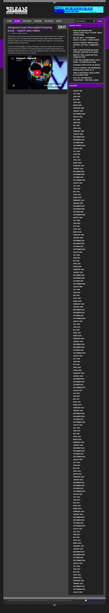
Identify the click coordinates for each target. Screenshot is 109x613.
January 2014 (78, 514)
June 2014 (76, 500)
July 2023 (76, 186)
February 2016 (78, 442)
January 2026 (78, 111)
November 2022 (79, 209)
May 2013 (76, 537)
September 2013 (79, 526)
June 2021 (76, 258)
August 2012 (77, 563)
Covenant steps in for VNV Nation (86, 65)
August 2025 (77, 117)
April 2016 (77, 436)
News (17, 21)
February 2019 (78, 338)
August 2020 (77, 287)
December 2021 (78, 240)
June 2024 (76, 154)
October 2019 (78, 315)
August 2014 (77, 494)
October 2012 (78, 557)
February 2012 (78, 580)
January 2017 (78, 410)
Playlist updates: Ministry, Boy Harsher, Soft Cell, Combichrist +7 (86, 45)
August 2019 (77, 321)
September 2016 (79, 422)
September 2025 (79, 114)
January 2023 (78, 203)
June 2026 (76, 96)
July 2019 (76, 324)
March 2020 (77, 301)
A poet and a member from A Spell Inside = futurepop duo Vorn (86, 61)
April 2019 (77, 333)
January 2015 (78, 480)
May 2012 (76, 572)
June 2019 (76, 327)
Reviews (38, 21)
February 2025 (78, 131)
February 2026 (78, 108)
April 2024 (77, 160)
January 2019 (78, 341)
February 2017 (78, 408)
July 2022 (76, 220)
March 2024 (77, 163)
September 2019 (79, 318)
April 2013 (77, 540)
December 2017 (78, 379)
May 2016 (76, 433)
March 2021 (77, 266)
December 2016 (78, 413)
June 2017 (76, 396)
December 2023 (78, 171)
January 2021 (78, 272)
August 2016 (77, 425)
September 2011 (79, 589)
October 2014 (78, 488)
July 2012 (76, 566)
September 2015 (79, 457)
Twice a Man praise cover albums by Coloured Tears (86, 74)
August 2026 (77, 91)
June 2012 (76, 569)
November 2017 (79, 382)
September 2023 (79, 180)
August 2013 (77, 529)
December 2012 (78, 552)
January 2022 (78, 238)
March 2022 (77, 232)
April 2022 (77, 229)
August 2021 (77, 252)
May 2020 (76, 295)
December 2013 (78, 517)
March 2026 (77, 105)
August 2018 (77, 356)
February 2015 (78, 477)
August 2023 (77, 183)
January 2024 (78, 168)
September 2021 (79, 249)
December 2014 (78, 482)
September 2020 (79, 284)
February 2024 (78, 166)
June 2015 (76, 465)
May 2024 (76, 157)
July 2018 (76, 359)
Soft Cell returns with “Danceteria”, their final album (85, 79)
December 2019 (78, 310)
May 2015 (76, 468)
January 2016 (78, 445)
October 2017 (78, 385)
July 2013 (76, 531)
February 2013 (78, 546)
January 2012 (78, 583)
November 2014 (79, 485)
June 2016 (76, 431)
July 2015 (76, 462)
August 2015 (77, 459)
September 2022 (79, 215)
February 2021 (78, 269)
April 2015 (77, 471)
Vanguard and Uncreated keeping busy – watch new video (30, 29)
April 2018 (77, 367)
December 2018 (78, 344)
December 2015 (78, 448)
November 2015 (79, 451)
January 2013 (78, 549)
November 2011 (78, 586)
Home (9, 21)
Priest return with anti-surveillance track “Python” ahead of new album (87, 33)
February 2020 (78, 304)
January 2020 (78, 307)
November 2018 (79, 347)
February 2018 (78, 373)
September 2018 (79, 353)
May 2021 (76, 261)
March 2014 (77, 508)
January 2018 (78, 376)
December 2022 (78, 206)
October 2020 (78, 281)
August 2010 (77, 592)
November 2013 (79, 520)
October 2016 (78, 419)
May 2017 (76, 399)
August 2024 (77, 148)
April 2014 (77, 506)
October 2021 (78, 246)
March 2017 (77, 405)
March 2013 (77, 543)
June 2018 (76, 361)
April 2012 (77, 575)
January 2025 (78, 134)
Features (27, 21)
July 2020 (76, 289)
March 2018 (77, 370)
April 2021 (77, 264)
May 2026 (76, 99)
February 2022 (78, 235)
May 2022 (76, 226)
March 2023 (77, 197)
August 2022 (77, 217)
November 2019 (79, 312)
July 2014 (76, 497)
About (59, 21)
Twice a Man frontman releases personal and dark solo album (86, 51)
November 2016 (79, 416)
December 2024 (78, 137)
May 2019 (76, 330)
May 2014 (76, 503)
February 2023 (78, 200)
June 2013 (76, 534)
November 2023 (79, 174)
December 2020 (78, 275)
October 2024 (78, 143)
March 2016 (77, 439)
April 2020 (77, 298)
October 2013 (78, 523)
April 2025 (77, 128)
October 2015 (78, 454)
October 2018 (78, 350)
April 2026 (77, 102)
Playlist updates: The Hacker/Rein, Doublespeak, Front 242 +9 (87, 69)
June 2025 (76, 122)
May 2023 (76, 191)
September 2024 (79, 145)
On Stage (49, 21)
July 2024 (76, 151)
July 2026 (76, 94)
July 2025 (76, 119)
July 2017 (76, 393)
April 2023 (77, 194)
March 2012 (77, 578)
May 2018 (76, 364)
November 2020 (79, 278)
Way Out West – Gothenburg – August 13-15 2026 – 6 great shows (86, 39)
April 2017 (77, 402)
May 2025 (76, 125)
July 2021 (76, 255)
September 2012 (79, 560)
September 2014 (79, 491)
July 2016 (76, 428)
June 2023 (76, 189)
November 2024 (79, 140)
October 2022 (78, 212)
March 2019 (77, 336)
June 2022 (76, 223)
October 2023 (78, 177)
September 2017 (79, 387)
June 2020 (76, 292)
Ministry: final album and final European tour (85, 56)
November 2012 (79, 554)
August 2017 (77, 390)
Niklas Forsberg (22, 33)
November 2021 (79, 243)
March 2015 (77, 474)
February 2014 (78, 511)
